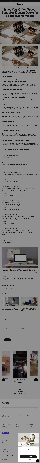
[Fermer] (37, 434)
